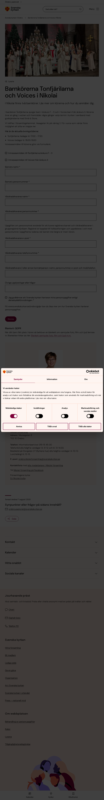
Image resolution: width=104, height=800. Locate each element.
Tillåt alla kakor (85, 426)
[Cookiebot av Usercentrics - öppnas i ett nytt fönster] (90, 372)
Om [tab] (86, 379)
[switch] (39, 416)
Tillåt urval (52, 426)
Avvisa (19, 426)
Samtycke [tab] (18, 379)
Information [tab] (52, 379)
